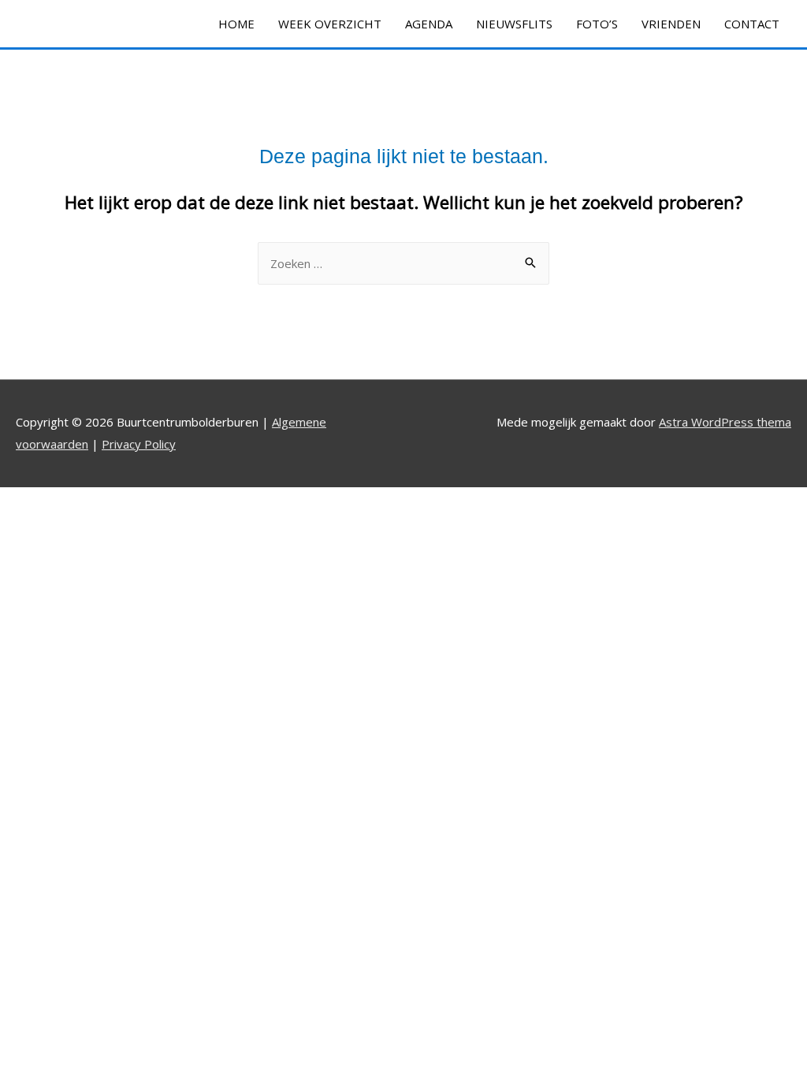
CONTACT (751, 24)
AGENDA (428, 24)
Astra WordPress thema (725, 422)
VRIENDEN (671, 24)
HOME (236, 24)
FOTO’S (597, 24)
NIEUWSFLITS (514, 24)
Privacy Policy (139, 444)
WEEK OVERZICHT (329, 24)
